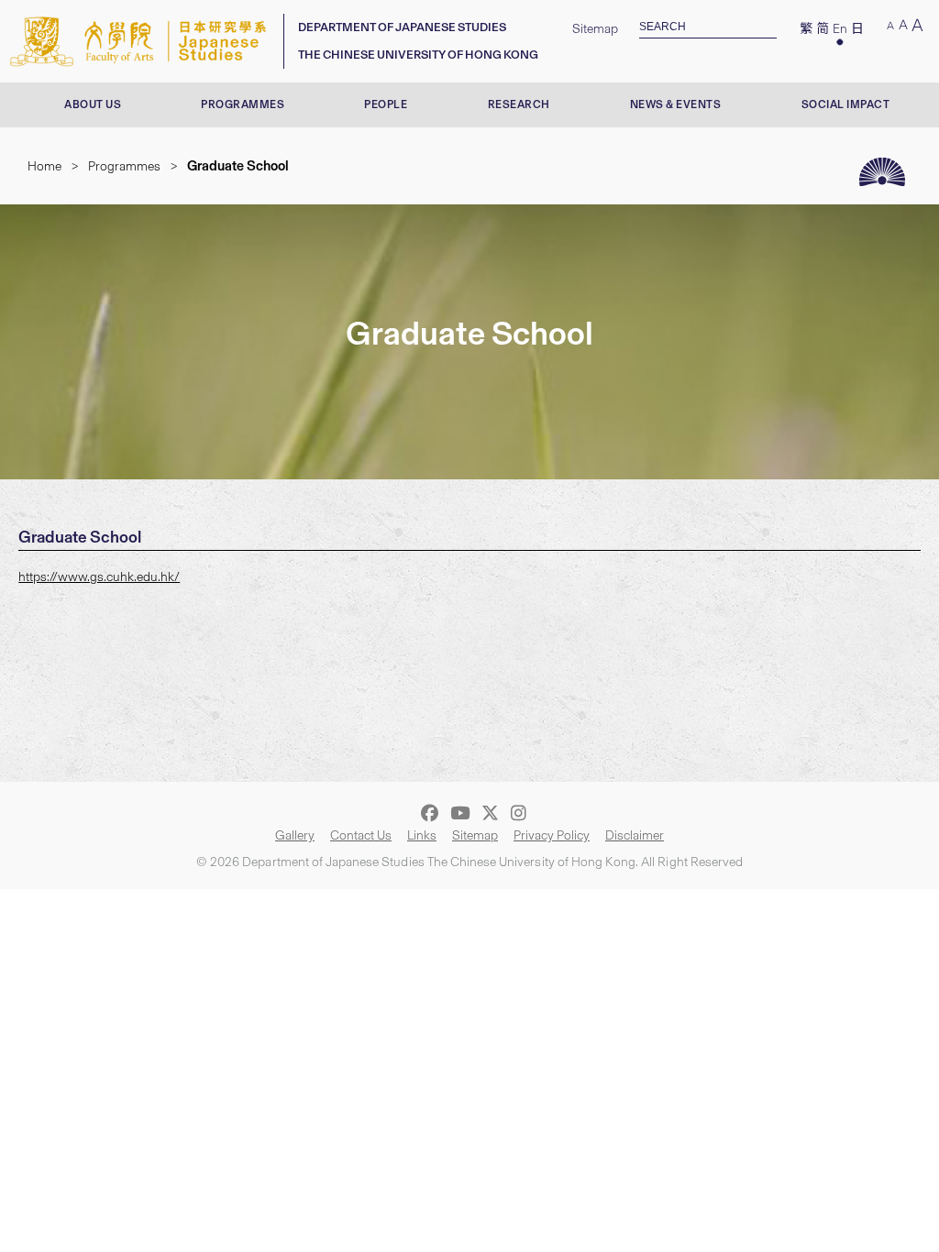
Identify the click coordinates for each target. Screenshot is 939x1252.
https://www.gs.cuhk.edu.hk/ (99, 577)
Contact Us (361, 835)
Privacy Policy (552, 835)
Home (44, 166)
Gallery (295, 835)
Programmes (242, 104)
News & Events (676, 104)
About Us (92, 104)
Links (421, 835)
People (385, 104)
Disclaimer (634, 835)
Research (519, 104)
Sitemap (595, 29)
